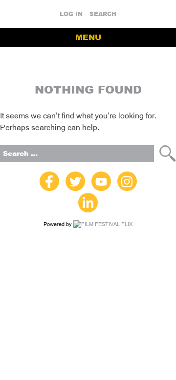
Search (102, 14)
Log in (71, 14)
